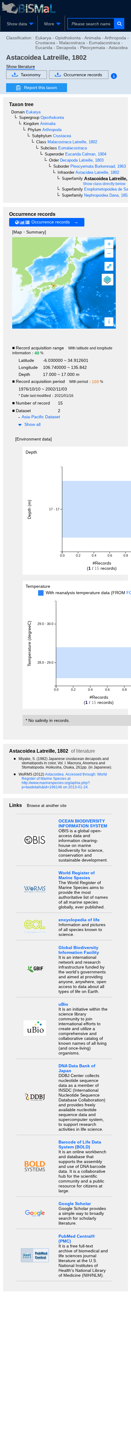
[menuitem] (18, 24)
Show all (32, 424)
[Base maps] (107, 279)
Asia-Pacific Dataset (41, 416)
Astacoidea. (55, 774)
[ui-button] (119, 24)
